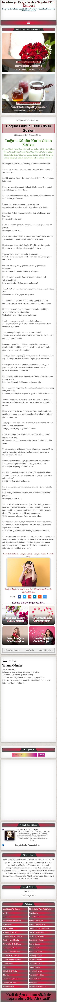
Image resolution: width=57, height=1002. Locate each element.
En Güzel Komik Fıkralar (11, 956)
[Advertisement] (29, 16)
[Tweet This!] (19, 596)
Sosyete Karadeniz (10, 554)
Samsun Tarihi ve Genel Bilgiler (39, 928)
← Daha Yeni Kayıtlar (11, 650)
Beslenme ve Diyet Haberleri (28, 62)
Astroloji (5, 913)
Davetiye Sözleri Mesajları (11, 940)
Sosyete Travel (34, 948)
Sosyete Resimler (34, 944)
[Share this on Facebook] (24, 596)
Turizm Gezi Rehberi (35, 963)
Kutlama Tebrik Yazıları (10, 979)
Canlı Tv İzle (28, 892)
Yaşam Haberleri (34, 967)
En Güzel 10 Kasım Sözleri (24, 832)
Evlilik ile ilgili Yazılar (10, 971)
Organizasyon (33, 913)
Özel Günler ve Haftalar (37, 975)
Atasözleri (6, 917)
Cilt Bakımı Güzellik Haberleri (12, 936)
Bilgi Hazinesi (7, 925)
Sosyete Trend (39, 554)
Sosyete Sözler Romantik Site (27, 845)
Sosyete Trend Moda (35, 952)
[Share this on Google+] (29, 596)
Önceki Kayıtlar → (46, 650)
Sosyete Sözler (19, 69)
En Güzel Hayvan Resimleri (11, 952)
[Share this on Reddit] (39, 596)
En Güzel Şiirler (8, 963)
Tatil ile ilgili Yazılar (35, 956)
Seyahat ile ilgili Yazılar (36, 936)
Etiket (4, 967)
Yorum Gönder (36, 135)
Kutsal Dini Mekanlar (9, 983)
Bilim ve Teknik (8, 928)
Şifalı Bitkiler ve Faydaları (37, 986)
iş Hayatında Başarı (35, 971)
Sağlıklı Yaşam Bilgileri (36, 932)
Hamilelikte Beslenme (28, 66)
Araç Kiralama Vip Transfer (11, 909)
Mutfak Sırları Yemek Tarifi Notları (40, 909)
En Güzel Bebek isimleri (10, 948)
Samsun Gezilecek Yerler (37, 925)
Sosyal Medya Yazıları (36, 940)
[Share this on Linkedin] (34, 596)
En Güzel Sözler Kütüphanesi (12, 959)
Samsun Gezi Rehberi (36, 921)
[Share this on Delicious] (45, 596)
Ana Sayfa (30, 650)
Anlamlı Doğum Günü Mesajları (15, 640)
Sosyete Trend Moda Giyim (27, 829)
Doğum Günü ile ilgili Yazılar (29, 121)
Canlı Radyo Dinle (28, 896)
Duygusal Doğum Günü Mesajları (15, 619)
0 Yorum (40, 69)
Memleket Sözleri (8, 986)
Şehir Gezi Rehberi (35, 979)
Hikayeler (6, 975)
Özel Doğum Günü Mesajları (41, 640)
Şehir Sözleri (33, 983)
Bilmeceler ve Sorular (9, 932)
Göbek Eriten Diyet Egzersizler (28, 107)
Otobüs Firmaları (34, 917)
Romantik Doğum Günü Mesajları (42, 619)
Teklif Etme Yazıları (35, 959)
